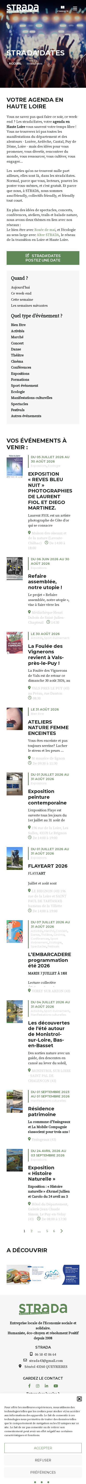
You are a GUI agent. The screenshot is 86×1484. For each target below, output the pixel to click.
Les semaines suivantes (29, 305)
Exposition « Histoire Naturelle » (41, 1173)
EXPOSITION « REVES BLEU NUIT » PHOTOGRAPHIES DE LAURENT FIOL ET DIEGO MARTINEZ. (50, 491)
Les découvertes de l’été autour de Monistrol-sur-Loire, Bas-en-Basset (49, 1034)
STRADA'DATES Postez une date (43, 258)
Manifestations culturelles (31, 398)
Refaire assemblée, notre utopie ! (45, 581)
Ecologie (18, 392)
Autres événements (26, 416)
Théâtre (17, 355)
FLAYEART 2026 (47, 866)
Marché (17, 337)
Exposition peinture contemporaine (47, 796)
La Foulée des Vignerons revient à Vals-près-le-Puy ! (46, 654)
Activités (17, 331)
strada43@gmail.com (46, 1361)
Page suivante (61, 1231)
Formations (20, 379)
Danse (16, 349)
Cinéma (17, 361)
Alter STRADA (48, 235)
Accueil (15, 63)
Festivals (17, 410)
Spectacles (19, 404)
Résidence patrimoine (42, 1111)
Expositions (20, 373)
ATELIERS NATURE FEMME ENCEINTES (48, 727)
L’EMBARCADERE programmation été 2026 (49, 960)
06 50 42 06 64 (45, 1354)
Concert (17, 343)
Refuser (43, 1460)
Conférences (21, 367)
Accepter (43, 1448)
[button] (79, 1399)
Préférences (43, 1472)
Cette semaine (22, 299)
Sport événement (24, 385)
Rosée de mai (44, 230)
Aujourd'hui (20, 287)
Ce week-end (21, 293)
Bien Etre (18, 325)
